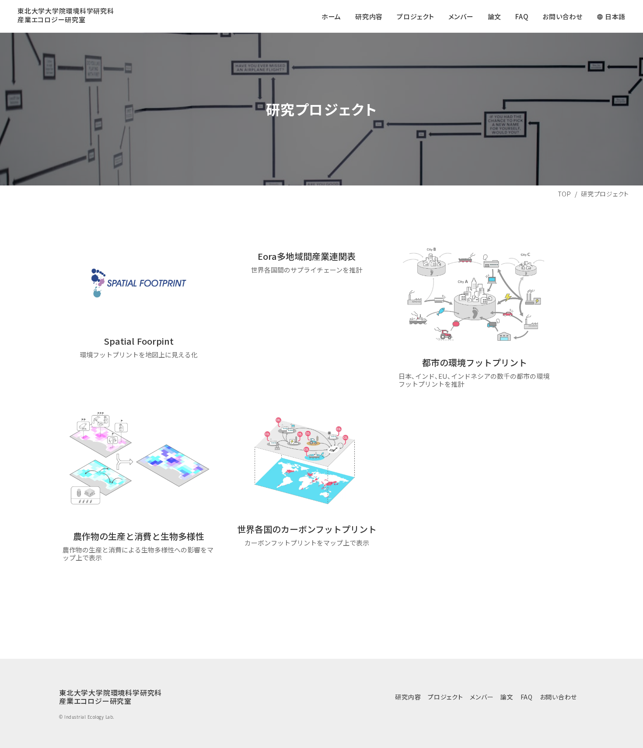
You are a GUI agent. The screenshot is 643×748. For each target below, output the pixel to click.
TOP (564, 193)
